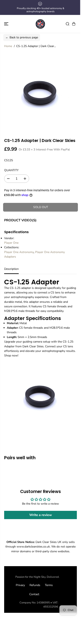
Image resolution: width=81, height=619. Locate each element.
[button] (6, 24)
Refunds (34, 585)
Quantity (11, 170)
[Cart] (74, 24)
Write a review (40, 515)
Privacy (20, 585)
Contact (34, 594)
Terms (49, 585)
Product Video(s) (20, 220)
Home (8, 46)
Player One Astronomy (19, 252)
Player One (11, 243)
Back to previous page (21, 37)
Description (11, 269)
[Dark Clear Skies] (40, 24)
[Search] (67, 24)
